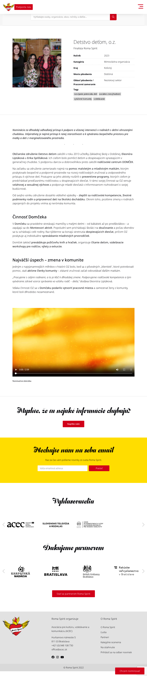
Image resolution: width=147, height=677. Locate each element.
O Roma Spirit (108, 627)
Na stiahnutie (108, 647)
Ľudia (104, 632)
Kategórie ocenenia (111, 642)
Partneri (105, 637)
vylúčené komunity (83, 99)
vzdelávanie (99, 99)
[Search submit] (113, 17)
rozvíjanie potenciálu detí (85, 94)
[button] (143, 524)
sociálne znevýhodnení (110, 94)
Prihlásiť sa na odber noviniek (116, 652)
